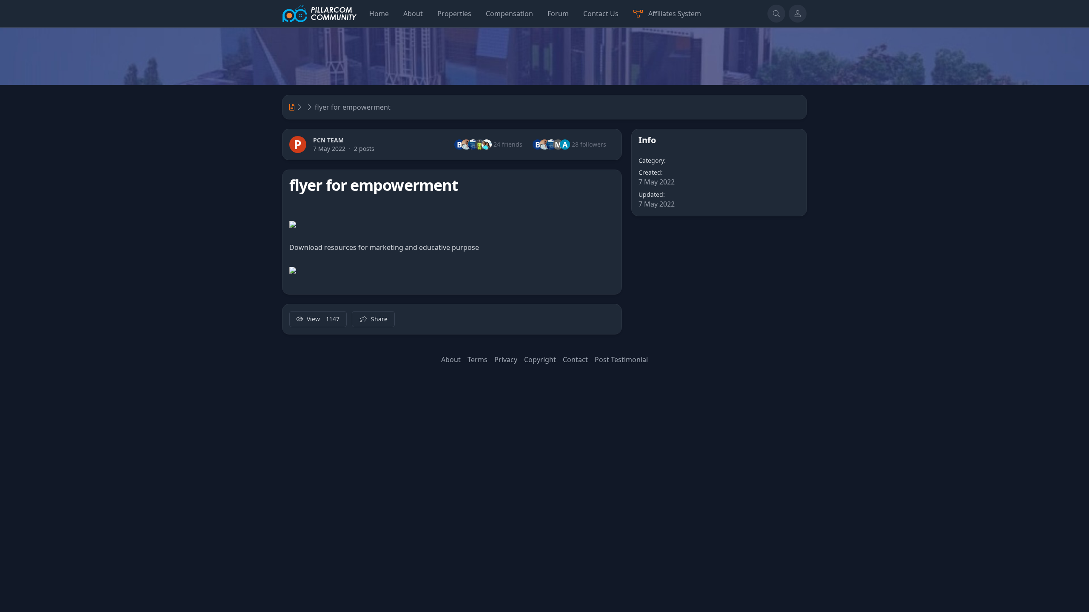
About (451, 359)
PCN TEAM (328, 140)
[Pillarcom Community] (319, 13)
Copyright (540, 359)
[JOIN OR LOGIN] (797, 13)
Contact (575, 359)
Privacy (505, 359)
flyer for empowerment (353, 107)
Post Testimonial (621, 359)
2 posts (364, 148)
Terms (477, 359)
